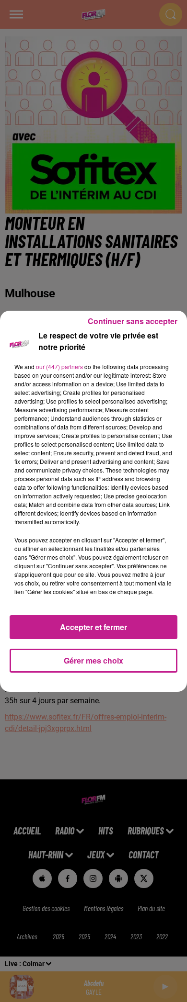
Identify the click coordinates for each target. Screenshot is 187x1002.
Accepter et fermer (93, 626)
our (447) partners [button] (59, 366)
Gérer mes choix (93, 660)
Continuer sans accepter (132, 320)
